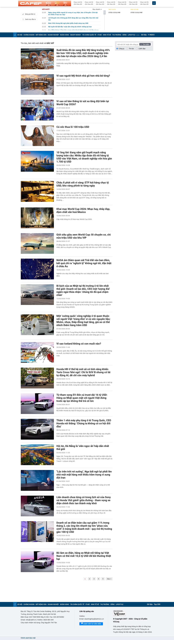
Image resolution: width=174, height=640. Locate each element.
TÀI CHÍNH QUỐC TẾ (89, 35)
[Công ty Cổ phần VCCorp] (133, 613)
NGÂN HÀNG (64, 35)
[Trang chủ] (15, 35)
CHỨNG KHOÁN (29, 35)
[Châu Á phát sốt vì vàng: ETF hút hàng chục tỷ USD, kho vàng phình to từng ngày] (37, 191)
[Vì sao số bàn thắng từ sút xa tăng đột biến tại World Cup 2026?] (37, 110)
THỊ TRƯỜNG (116, 35)
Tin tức (131, 49)
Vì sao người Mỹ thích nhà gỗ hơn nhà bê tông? (83, 75)
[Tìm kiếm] (145, 44)
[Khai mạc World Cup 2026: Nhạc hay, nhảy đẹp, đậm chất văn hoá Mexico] (37, 217)
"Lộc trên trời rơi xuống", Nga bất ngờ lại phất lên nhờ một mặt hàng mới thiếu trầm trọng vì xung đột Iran (84, 474)
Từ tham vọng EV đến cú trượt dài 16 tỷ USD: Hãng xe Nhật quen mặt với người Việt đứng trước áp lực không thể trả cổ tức (81, 397)
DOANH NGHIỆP (53, 35)
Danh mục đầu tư (30, 19)
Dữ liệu (144, 35)
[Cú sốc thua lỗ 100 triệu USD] (37, 135)
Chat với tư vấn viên (92, 624)
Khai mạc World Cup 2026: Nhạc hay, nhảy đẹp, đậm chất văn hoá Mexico (83, 210)
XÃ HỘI (19, 35)
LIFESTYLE (131, 35)
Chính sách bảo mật (28, 638)
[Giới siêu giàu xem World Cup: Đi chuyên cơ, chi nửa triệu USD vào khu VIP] (37, 243)
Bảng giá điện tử (30, 14)
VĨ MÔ (99, 35)
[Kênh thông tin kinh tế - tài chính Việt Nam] (44, 3)
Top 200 (157, 604)
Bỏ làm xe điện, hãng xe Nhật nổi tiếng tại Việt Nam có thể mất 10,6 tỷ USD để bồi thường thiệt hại (83, 555)
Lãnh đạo (142, 49)
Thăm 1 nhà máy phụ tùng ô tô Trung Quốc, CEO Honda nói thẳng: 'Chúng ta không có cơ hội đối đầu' (83, 423)
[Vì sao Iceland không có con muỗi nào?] (37, 352)
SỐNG (124, 35)
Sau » (109, 579)
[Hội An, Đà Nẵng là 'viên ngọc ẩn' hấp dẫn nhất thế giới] (37, 454)
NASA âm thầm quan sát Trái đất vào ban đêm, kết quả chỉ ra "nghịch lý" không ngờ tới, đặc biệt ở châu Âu (83, 263)
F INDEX (151, 35)
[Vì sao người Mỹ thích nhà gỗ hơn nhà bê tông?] (37, 84)
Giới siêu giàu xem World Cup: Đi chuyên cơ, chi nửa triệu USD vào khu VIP (83, 236)
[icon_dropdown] (154, 3)
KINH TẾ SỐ (107, 35)
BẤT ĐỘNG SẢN (41, 35)
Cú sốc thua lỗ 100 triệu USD (72, 126)
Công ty (121, 49)
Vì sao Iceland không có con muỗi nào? (78, 343)
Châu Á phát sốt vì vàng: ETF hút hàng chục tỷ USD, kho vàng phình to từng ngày (82, 184)
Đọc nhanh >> (97, 9)
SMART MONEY (75, 35)
